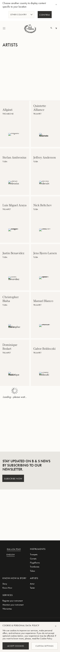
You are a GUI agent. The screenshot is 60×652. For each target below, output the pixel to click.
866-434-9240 (14, 549)
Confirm (44, 14)
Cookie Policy (46, 638)
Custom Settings (44, 645)
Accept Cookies (15, 645)
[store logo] (30, 28)
